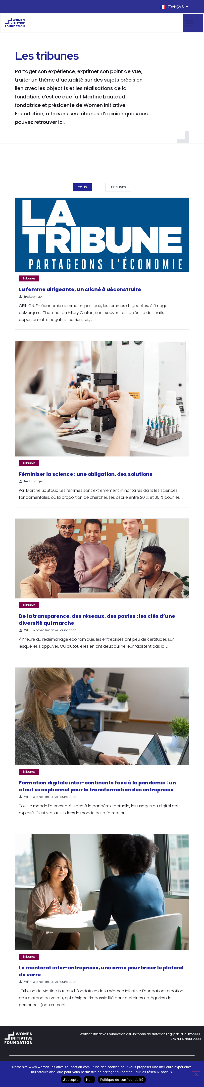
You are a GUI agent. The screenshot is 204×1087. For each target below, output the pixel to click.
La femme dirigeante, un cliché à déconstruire (80, 289)
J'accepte (71, 1080)
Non (89, 1080)
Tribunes (118, 187)
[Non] (196, 1073)
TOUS (82, 187)
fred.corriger (33, 296)
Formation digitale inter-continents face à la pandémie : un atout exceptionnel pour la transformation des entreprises (97, 786)
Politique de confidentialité (122, 1080)
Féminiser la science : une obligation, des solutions (86, 474)
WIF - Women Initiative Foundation (50, 630)
